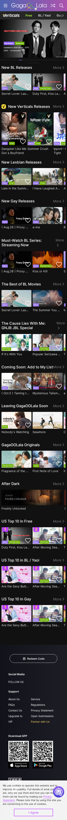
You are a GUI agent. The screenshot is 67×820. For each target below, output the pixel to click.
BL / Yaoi (44, 15)
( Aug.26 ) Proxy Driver (15, 227)
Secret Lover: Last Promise (15, 93)
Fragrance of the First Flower (15, 471)
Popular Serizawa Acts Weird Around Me (47, 354)
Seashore (39, 432)
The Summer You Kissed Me (47, 310)
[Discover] (53, 6)
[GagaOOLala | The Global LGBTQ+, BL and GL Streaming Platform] (29, 5)
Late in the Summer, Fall (15, 188)
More (57, 68)
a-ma (36, 227)
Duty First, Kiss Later (47, 93)
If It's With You (11, 354)
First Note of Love (45, 471)
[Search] (62, 5)
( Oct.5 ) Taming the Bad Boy (15, 393)
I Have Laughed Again (47, 188)
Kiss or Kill (40, 271)
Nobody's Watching (15, 432)
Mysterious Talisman (47, 393)
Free (28, 15)
